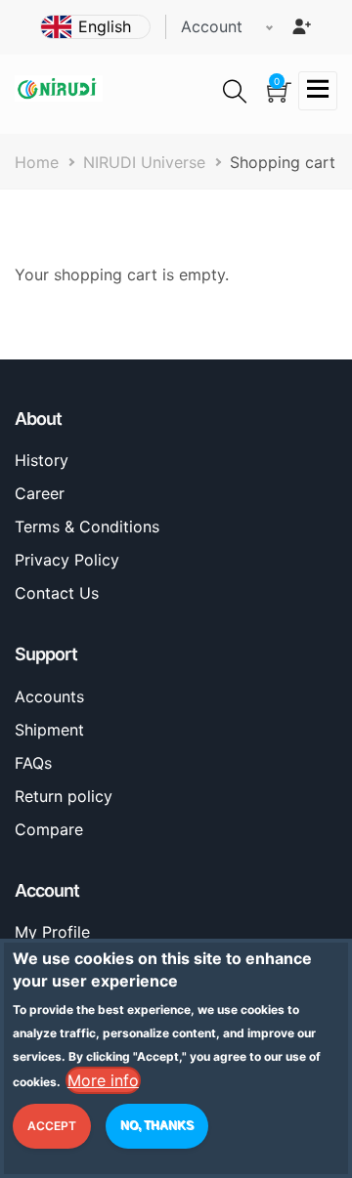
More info (103, 1080)
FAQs (33, 763)
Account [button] (211, 26)
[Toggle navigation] (317, 90)
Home (37, 162)
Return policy (63, 796)
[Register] (301, 26)
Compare (49, 829)
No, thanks (157, 1125)
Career (40, 493)
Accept (51, 1125)
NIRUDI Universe (144, 162)
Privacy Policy (67, 559)
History (41, 460)
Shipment (49, 729)
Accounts (49, 696)
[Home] (59, 87)
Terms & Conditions (87, 526)
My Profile (52, 932)
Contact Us (57, 593)
